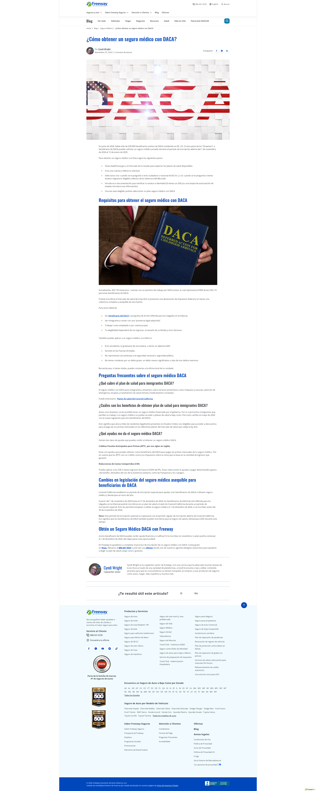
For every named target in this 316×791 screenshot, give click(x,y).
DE (156, 688)
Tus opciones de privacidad (205, 764)
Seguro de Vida (166, 623)
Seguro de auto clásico (133, 646)
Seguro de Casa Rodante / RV (136, 625)
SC (177, 692)
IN (180, 688)
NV (149, 692)
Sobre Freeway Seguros (134, 729)
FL (160, 688)
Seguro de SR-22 (131, 641)
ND (129, 692)
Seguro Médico (106, 28)
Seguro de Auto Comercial (206, 625)
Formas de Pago (166, 733)
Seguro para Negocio (204, 616)
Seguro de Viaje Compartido (207, 629)
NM (145, 692)
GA (163, 688)
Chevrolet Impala (131, 708)
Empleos (128, 737)
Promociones (130, 745)
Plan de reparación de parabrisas (209, 637)
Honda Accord (154, 712)
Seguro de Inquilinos (133, 654)
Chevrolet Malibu (147, 708)
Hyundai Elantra (180, 712)
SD (180, 692)
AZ (137, 688)
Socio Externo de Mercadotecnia (207, 760)
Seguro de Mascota (168, 640)
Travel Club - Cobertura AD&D (172, 644)
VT (199, 692)
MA (194, 688)
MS (220, 688)
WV (211, 692)
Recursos (154, 21)
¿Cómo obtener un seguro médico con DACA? (134, 28)
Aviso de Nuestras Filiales (167, 785)
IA (170, 688)
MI (208, 688)
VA (195, 692)
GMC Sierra (142, 712)
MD (199, 688)
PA (170, 692)
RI (173, 692)
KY (187, 688)
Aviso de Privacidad (202, 748)
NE (133, 692)
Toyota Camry (209, 712)
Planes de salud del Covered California (135, 398)
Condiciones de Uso (202, 739)
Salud (166, 21)
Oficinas (198, 723)
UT (191, 692)
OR (166, 692)
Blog (89, 21)
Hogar (128, 21)
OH (157, 692)
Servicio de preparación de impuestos (176, 657)
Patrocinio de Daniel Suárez (136, 750)
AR (133, 688)
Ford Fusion (220, 708)
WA (203, 692)
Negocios (140, 21)
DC (152, 688)
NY (153, 692)
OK (161, 692)
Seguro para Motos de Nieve (136, 637)
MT (225, 688)
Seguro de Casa (130, 650)
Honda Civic (167, 712)
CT (148, 688)
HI (167, 688)
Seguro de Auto (130, 616)
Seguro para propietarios (205, 620)
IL (177, 688)
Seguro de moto (131, 620)
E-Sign (196, 756)
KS (183, 688)
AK (125, 688)
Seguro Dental (166, 632)
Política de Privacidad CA (204, 752)
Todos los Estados (132, 695)
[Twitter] (222, 51)
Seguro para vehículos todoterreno (139, 633)
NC (125, 692)
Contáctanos (164, 729)
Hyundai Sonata (195, 712)
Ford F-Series (129, 712)
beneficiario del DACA (119, 315)
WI (207, 692)
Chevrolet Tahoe (163, 708)
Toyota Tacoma (144, 715)
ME (203, 688)
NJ (141, 692)
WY (215, 692)
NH (137, 692)
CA (140, 688)
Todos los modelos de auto (164, 715)
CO (144, 688)
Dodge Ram (209, 708)
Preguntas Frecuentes (168, 737)
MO (216, 688)
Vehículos (115, 21)
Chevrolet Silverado (180, 708)
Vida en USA (180, 21)
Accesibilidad (164, 741)
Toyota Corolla (130, 715)
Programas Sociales (132, 741)
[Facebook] (217, 51)
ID (174, 688)
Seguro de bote (130, 629)
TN (184, 692)
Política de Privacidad (203, 743)
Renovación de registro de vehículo (210, 641)
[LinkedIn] (227, 51)
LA (191, 688)
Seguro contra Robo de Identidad (174, 648)
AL (129, 688)
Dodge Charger (196, 708)
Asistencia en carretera (204, 633)
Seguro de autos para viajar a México (175, 653)
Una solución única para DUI (207, 674)
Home (88, 28)
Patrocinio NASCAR (200, 21)
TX (188, 692)
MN (211, 688)
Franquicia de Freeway (133, 733)
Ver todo (102, 21)
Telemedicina (165, 636)
